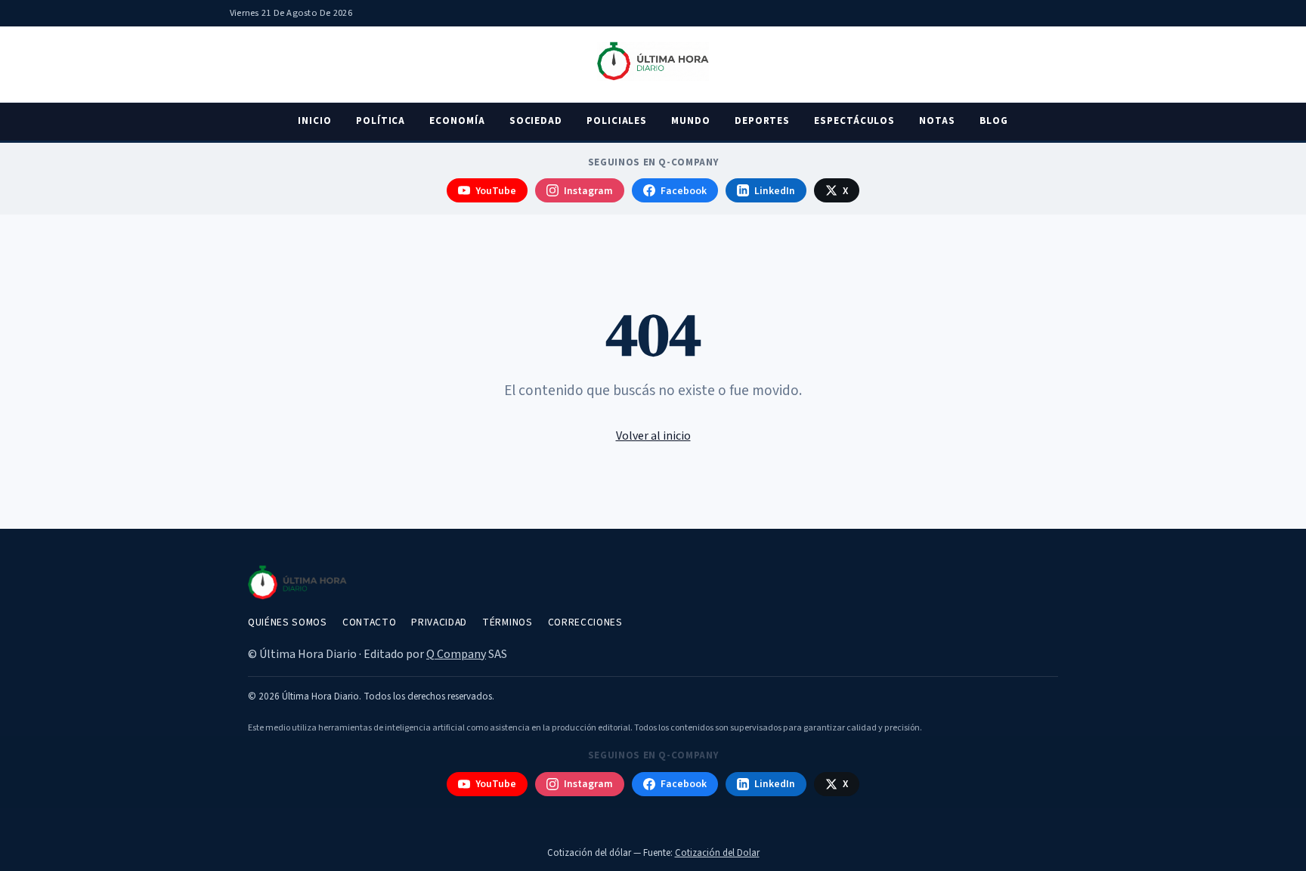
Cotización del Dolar (717, 853)
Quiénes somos (287, 622)
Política (380, 121)
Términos (507, 622)
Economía (456, 121)
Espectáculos (854, 121)
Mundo (690, 121)
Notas (937, 121)
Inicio (315, 121)
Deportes (762, 121)
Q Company (456, 654)
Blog (994, 121)
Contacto (369, 622)
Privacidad (439, 622)
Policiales (616, 121)
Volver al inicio (653, 436)
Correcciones (585, 622)
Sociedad (535, 121)
